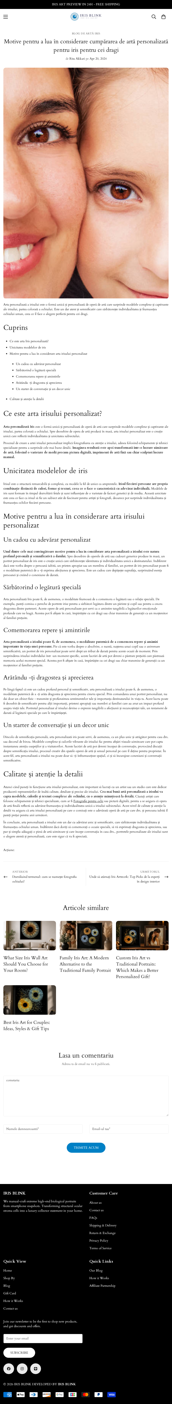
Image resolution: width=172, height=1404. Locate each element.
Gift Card (9, 1293)
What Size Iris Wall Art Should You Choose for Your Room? (25, 964)
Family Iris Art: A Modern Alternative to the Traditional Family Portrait (85, 964)
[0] (163, 17)
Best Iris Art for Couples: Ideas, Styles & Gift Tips (26, 1025)
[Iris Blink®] (86, 16)
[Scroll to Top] (163, 1380)
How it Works (13, 1301)
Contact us (96, 1210)
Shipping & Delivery (102, 1225)
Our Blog (96, 1270)
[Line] (35, 1368)
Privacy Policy (98, 1240)
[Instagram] (22, 1368)
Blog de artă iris (86, 33)
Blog (6, 1286)
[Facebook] (8, 1368)
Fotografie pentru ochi (88, 801)
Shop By (9, 1278)
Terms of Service (100, 1248)
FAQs (93, 1218)
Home (7, 1270)
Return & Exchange (102, 1233)
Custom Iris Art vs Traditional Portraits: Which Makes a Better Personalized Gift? (137, 967)
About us (95, 1203)
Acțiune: (9, 850)
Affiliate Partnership (102, 1286)
